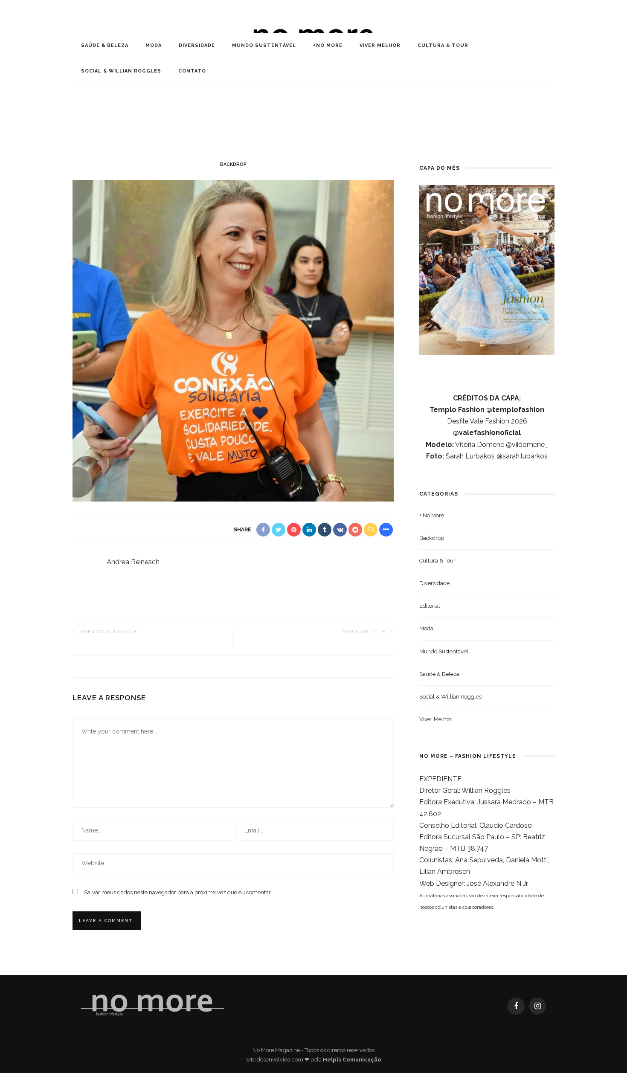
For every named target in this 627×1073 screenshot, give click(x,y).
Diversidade (197, 45)
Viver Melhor (380, 45)
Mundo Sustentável (264, 45)
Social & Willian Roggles (121, 71)
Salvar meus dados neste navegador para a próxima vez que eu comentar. (178, 892)
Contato (192, 71)
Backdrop (233, 164)
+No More (328, 45)
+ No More (431, 515)
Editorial (429, 606)
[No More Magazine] (152, 1005)
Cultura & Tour (443, 45)
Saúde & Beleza (104, 45)
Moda (153, 45)
